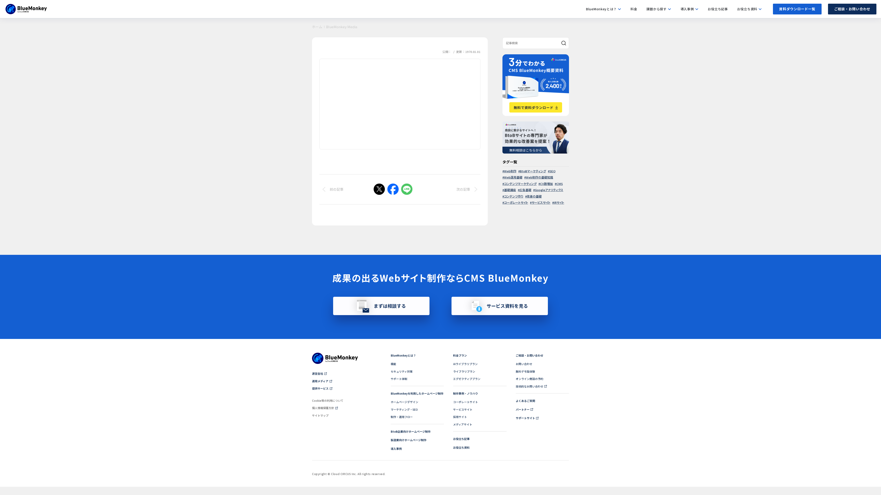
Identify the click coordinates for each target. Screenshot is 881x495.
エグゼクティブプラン (466, 379)
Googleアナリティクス (549, 190)
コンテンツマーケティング (520, 184)
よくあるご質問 (525, 401)
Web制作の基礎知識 (539, 177)
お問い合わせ (524, 364)
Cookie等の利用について (327, 400)
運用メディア (320, 381)
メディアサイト (462, 424)
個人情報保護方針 (323, 408)
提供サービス (320, 388)
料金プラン (460, 355)
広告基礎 (525, 190)
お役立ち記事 (461, 439)
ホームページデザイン (404, 402)
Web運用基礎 (513, 177)
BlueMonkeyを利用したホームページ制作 (417, 393)
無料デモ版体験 (525, 371)
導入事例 (396, 449)
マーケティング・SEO (404, 409)
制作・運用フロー (402, 417)
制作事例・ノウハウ (465, 393)
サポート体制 (399, 379)
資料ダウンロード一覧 (797, 8)
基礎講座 (510, 190)
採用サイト (460, 417)
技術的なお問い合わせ (529, 386)
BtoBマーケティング (533, 171)
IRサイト (559, 202)
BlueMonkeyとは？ (403, 355)
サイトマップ (320, 415)
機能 (393, 364)
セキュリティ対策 (402, 371)
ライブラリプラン (464, 371)
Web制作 (510, 171)
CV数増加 (546, 184)
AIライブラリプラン (465, 364)
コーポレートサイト (516, 202)
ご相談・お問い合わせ (852, 8)
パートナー (523, 409)
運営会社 (317, 373)
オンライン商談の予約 (529, 379)
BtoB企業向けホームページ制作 (411, 431)
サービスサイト (541, 202)
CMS (559, 184)
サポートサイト (525, 418)
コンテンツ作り (513, 196)
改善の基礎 (534, 196)
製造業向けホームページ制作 (409, 440)
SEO (552, 171)
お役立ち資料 (461, 447)
